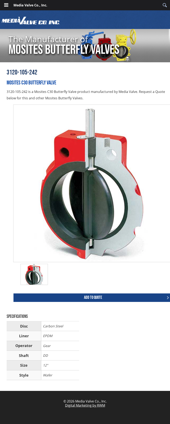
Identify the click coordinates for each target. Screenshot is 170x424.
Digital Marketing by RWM (85, 405)
